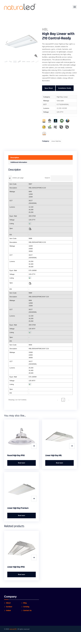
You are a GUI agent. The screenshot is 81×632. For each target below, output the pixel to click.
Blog (25, 603)
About (8, 603)
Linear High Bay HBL (53, 455)
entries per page (18, 178)
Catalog (26, 607)
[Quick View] (34, 446)
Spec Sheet (49, 88)
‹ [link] (57, 400)
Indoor (8, 610)
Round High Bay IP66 (16, 455)
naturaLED (13, 629)
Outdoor (9, 607)
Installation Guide (64, 88)
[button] (74, 7)
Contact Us (27, 610)
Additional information (18, 162)
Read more (21, 463)
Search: (47, 178)
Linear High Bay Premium (17, 508)
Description (14, 157)
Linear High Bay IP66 (16, 566)
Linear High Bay (56, 141)
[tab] (40, 157)
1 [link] (63, 400)
